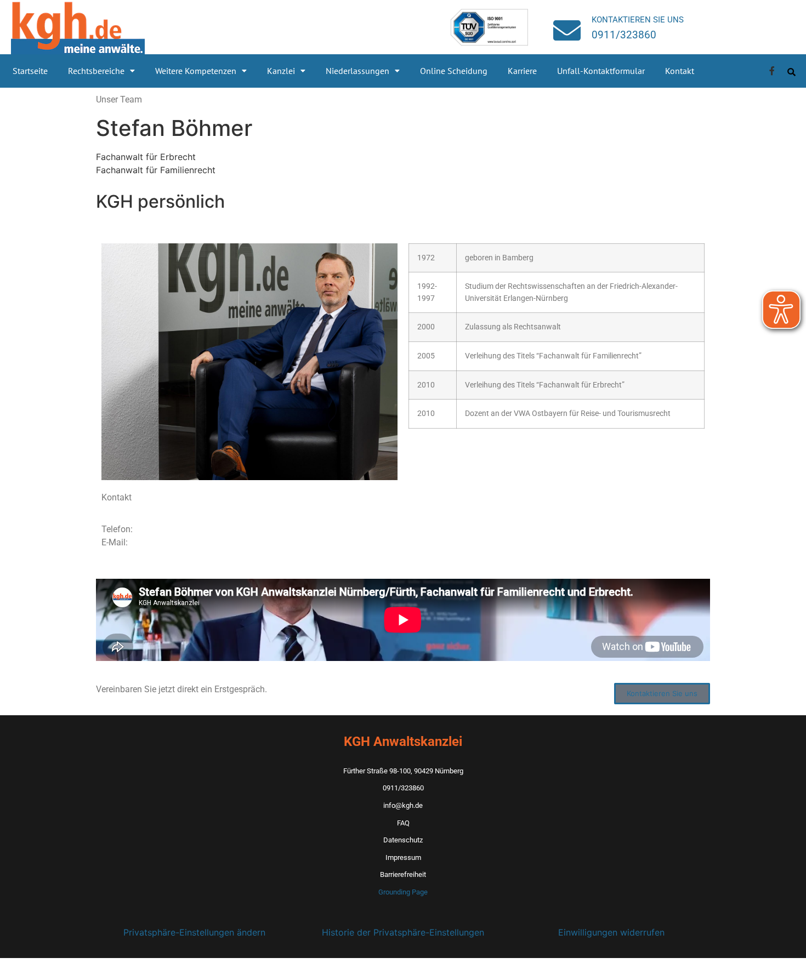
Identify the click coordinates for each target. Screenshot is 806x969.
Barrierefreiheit (403, 874)
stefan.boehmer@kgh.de (177, 542)
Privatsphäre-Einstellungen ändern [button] (194, 932)
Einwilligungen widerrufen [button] (611, 932)
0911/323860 (624, 35)
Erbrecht (178, 156)
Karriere (522, 70)
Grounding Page (403, 892)
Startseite (30, 70)
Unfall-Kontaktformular (601, 70)
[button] (101, 70)
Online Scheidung (453, 70)
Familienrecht (187, 169)
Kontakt (679, 70)
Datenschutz (403, 840)
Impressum (403, 857)
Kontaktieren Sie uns (638, 20)
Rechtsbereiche (96, 70)
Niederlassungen (357, 70)
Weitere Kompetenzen (195, 70)
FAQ (403, 823)
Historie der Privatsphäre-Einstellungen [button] (403, 932)
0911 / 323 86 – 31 (172, 529)
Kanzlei (281, 70)
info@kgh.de (403, 805)
